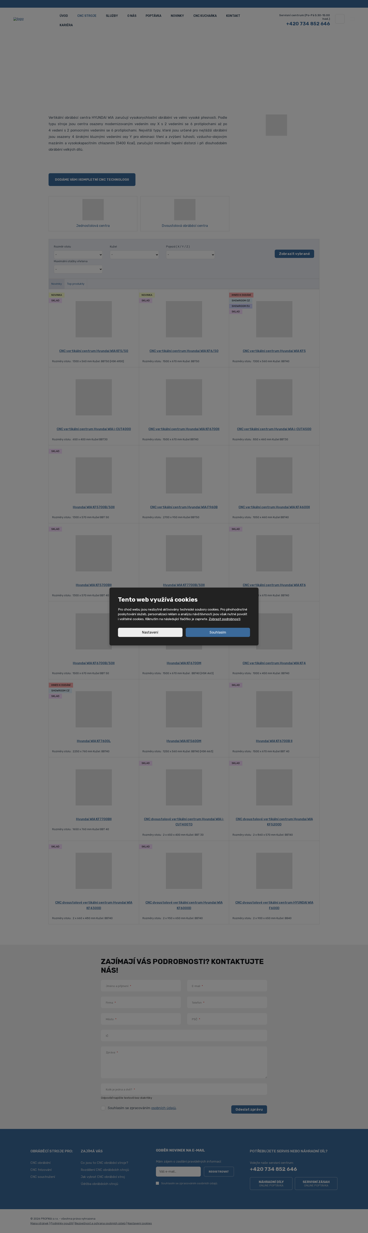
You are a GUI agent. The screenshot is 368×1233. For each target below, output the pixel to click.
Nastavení (150, 632)
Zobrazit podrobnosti (224, 619)
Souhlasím (218, 632)
